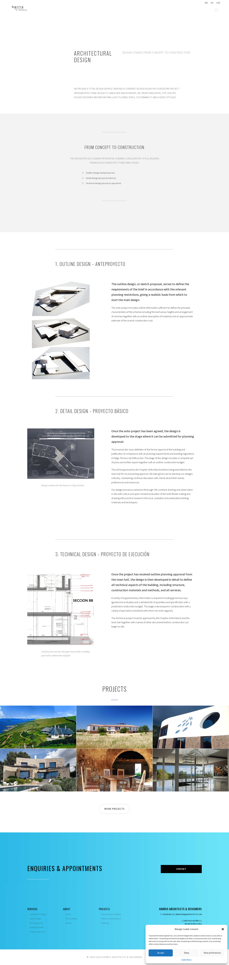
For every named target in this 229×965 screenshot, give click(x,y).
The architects (71, 918)
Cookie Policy (186, 959)
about (66, 909)
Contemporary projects (111, 914)
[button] (222, 929)
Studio (68, 914)
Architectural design (38, 914)
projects (104, 909)
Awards (68, 923)
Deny (186, 952)
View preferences (212, 952)
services (32, 909)
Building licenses (37, 927)
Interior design (35, 918)
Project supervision (38, 931)
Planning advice (36, 923)
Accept (160, 952)
